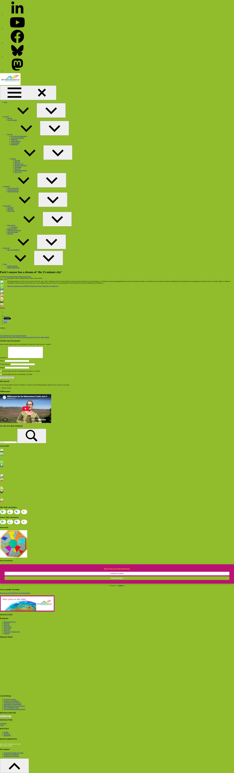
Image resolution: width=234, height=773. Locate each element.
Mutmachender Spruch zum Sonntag (14, 706)
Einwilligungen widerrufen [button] (11, 756)
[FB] (17, 43)
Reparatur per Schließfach (11, 701)
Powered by (113, 585)
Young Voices (11, 225)
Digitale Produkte (12, 266)
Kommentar (4, 357)
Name (2, 361)
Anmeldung (3, 723)
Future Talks (11, 211)
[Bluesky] (17, 57)
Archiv (2, 725)
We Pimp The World (21, 165)
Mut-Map (17, 160)
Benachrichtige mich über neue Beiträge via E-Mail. (17, 374)
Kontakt (6, 732)
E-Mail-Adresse (5, 364)
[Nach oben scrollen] (14, 765)
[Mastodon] (17, 71)
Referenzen (14, 139)
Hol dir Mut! (7, 206)
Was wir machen (12, 120)
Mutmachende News (25, 276)
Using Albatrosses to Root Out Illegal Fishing (13, 335)
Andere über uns (16, 141)
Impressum (7, 734)
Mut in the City (19, 164)
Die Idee (9, 118)
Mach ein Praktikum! (13, 250)
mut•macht (7, 186)
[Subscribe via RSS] (24, 512)
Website (2, 367)
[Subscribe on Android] (10, 512)
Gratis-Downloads (12, 232)
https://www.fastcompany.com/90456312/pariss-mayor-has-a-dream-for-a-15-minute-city (32, 286)
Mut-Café (17, 169)
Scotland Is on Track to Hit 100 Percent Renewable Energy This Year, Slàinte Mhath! (24, 337)
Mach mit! (7, 248)
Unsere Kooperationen (17, 138)
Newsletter (10, 207)
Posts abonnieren (117, 578)
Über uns (10, 134)
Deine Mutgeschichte (21, 170)
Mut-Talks (10, 209)
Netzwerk (6, 623)
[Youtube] (17, 28)
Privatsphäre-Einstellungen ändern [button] (13, 753)
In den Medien (15, 143)
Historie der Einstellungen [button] (11, 754)
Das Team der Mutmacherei (19, 136)
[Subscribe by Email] (17, 512)
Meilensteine (14, 144)
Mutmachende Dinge (13, 267)
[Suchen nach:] (8, 442)
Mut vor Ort (18, 172)
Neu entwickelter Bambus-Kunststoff (14, 709)
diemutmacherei (14, 276)
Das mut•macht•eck (13, 190)
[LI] (17, 14)
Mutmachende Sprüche (14, 230)
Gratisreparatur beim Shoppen (12, 702)
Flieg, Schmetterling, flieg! (11, 707)
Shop (5, 264)
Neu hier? (6, 116)
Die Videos (14, 227)
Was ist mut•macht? (13, 188)
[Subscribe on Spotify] (3, 512)
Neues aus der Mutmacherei (12, 632)
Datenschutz (7, 735)
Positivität (6, 633)
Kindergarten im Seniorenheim (12, 704)
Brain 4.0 (17, 162)
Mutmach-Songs (12, 229)
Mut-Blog (10, 233)
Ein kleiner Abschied (10, 699)
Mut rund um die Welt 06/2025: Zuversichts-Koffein (15, 593)
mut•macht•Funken (12, 191)
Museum (13, 159)
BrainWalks (18, 167)
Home (5, 102)
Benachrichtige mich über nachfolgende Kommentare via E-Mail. (21, 371)
